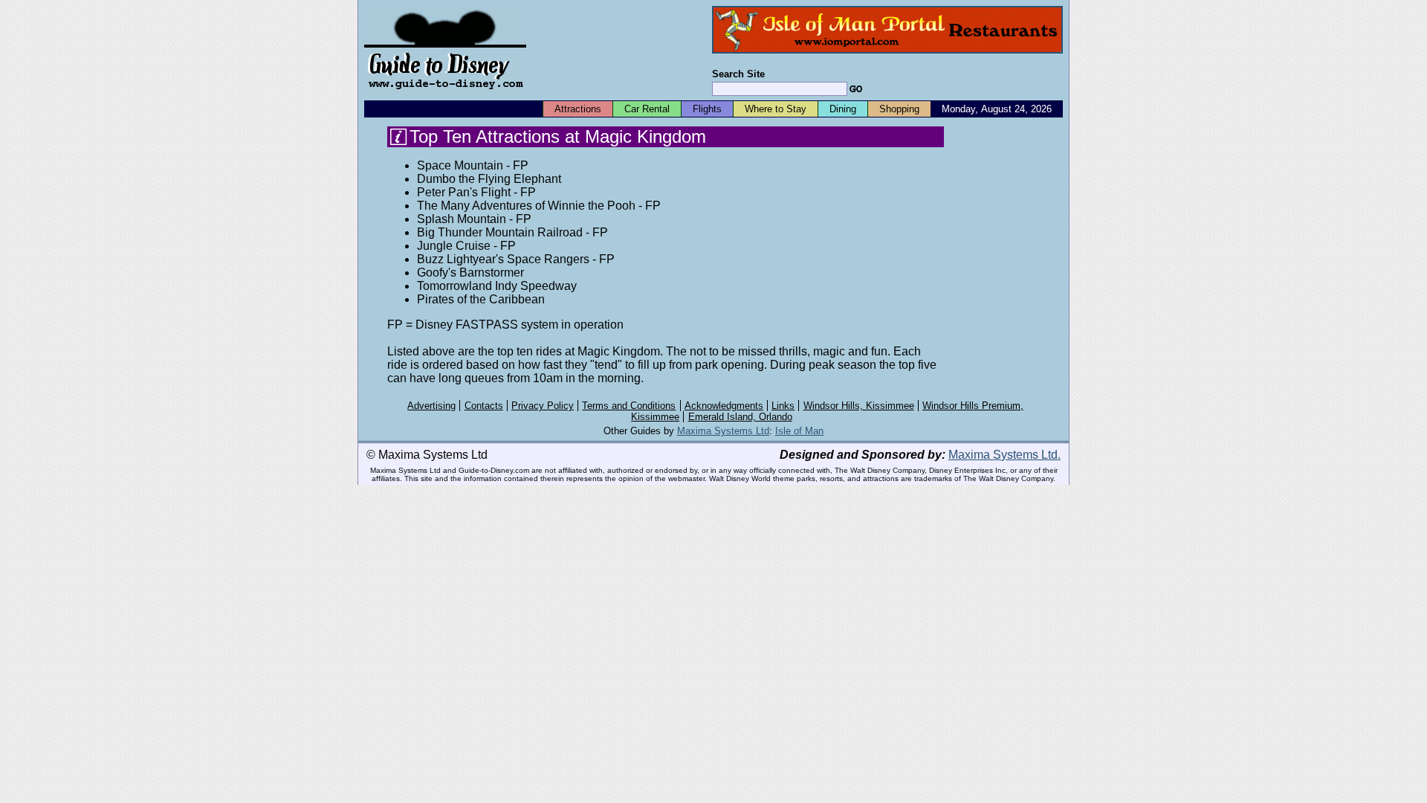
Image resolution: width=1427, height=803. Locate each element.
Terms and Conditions (629, 405)
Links (783, 405)
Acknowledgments (724, 405)
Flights (707, 109)
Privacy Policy (542, 405)
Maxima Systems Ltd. (1004, 454)
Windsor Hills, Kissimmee (858, 405)
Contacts (484, 405)
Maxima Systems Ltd (723, 430)
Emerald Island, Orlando (740, 416)
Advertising (431, 405)
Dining (842, 109)
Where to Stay (775, 109)
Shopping (899, 109)
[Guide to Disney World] (445, 95)
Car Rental (647, 109)
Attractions (577, 109)
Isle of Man (799, 430)
